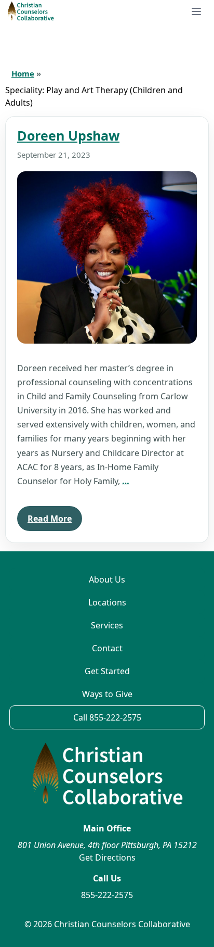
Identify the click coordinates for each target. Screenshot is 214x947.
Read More (50, 518)
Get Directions (107, 857)
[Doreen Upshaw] (107, 257)
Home (22, 73)
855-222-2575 (107, 895)
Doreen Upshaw (68, 135)
